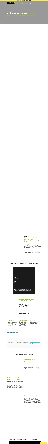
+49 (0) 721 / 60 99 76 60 (28, 0)
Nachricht (15, 281)
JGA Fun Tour (36, 258)
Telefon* (15, 277)
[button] (8, 332)
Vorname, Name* (16, 271)
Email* (14, 274)
